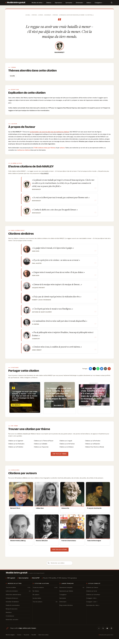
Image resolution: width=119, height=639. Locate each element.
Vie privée (26, 635)
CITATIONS (55, 15)
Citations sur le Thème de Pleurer (43, 441)
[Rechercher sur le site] (112, 3)
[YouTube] (107, 628)
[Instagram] (111, 628)
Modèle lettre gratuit (16, 2)
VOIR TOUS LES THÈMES (59, 454)
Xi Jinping (35, 324)
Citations (48, 2)
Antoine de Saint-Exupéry (42, 312)
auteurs (62, 148)
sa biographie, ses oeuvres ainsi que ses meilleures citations (49, 132)
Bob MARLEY (59, 52)
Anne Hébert (37, 350)
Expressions (58, 2)
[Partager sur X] (94, 368)
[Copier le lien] (109, 368)
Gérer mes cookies (43, 635)
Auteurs (89, 2)
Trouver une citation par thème (29, 429)
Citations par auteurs (22, 473)
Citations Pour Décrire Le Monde (94, 447)
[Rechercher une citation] (48, 563)
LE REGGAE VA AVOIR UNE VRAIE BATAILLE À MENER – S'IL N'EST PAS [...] (76, 15)
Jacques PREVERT (38, 287)
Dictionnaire (79, 2)
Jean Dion (35, 251)
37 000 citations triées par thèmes (44, 148)
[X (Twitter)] (103, 628)
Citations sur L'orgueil (66, 441)
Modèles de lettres (37, 2)
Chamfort (36, 338)
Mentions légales (10, 635)
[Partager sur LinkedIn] (101, 368)
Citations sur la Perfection (92, 441)
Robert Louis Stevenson (41, 300)
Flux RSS (34, 635)
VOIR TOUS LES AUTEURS (59, 549)
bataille (12, 76)
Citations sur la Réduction (92, 444)
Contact (19, 635)
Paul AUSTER (37, 263)
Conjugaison (98, 2)
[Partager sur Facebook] (90, 368)
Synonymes (69, 2)
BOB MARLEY (47, 15)
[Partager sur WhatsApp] (97, 368)
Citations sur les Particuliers (16, 444)
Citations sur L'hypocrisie (41, 447)
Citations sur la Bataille (40, 444)
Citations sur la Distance (67, 447)
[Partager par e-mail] (105, 368)
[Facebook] (99, 628)
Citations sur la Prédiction (15, 447)
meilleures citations (23, 150)
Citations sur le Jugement (15, 441)
